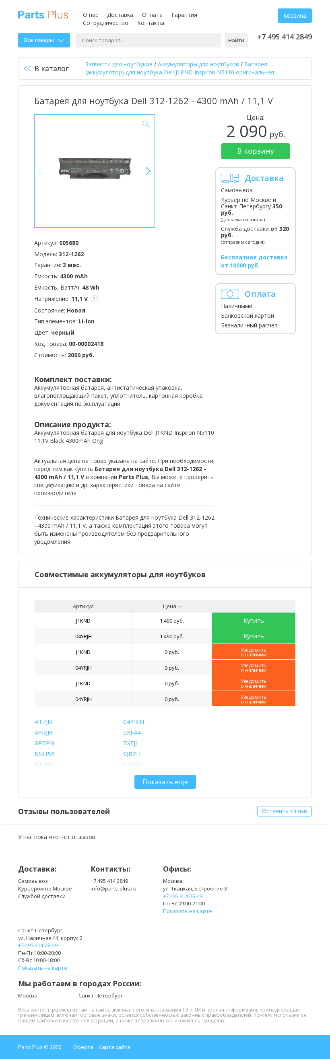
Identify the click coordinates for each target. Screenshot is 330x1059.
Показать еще (165, 781)
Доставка (120, 15)
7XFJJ (130, 743)
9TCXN (132, 764)
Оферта (83, 1047)
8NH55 (45, 754)
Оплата (152, 15)
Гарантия (184, 15)
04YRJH (83, 636)
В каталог (51, 68)
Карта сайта (114, 1047)
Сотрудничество (105, 23)
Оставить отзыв (284, 811)
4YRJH (43, 732)
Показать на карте (187, 911)
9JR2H (132, 754)
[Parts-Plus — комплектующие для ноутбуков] (43, 14)
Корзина (294, 15)
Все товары (39, 39)
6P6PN (44, 743)
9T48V (44, 764)
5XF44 (132, 732)
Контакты (150, 23)
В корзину (255, 151)
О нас (90, 15)
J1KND (83, 620)
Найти (236, 40)
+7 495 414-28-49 (182, 896)
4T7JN (43, 722)
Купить (253, 620)
